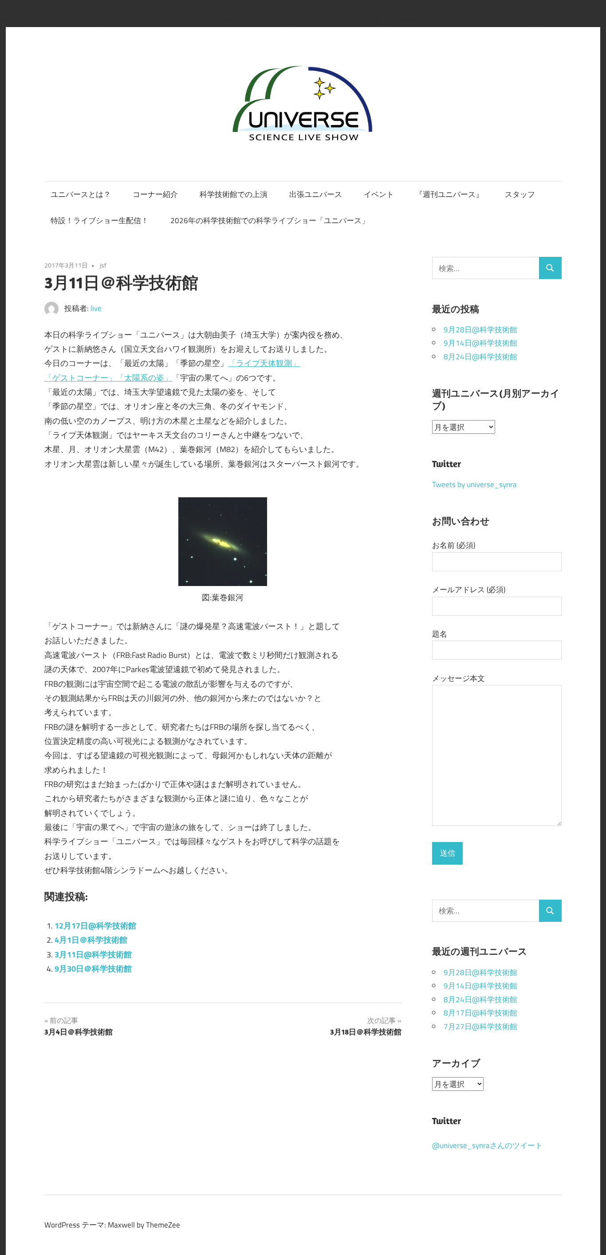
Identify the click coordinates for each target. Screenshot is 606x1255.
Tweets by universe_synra (474, 484)
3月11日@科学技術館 (93, 954)
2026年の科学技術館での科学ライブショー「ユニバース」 (269, 220)
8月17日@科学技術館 (480, 1013)
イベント (379, 194)
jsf (103, 265)
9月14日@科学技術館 (480, 343)
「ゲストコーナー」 (80, 377)
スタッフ (520, 194)
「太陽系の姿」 (144, 377)
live (96, 308)
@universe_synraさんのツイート (487, 1145)
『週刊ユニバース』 (449, 194)
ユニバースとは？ (81, 194)
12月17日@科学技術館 (95, 925)
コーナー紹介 (155, 194)
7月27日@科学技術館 (480, 1026)
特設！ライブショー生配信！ (100, 220)
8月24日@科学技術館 (480, 356)
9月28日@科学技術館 (480, 329)
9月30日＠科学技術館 (93, 968)
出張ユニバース (315, 194)
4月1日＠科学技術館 (91, 939)
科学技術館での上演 (234, 194)
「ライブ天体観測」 (264, 363)
